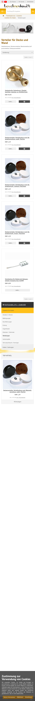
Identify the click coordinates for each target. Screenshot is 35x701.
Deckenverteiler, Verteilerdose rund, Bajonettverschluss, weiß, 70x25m (17, 138)
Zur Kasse (13, 2)
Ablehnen (20, 697)
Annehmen (28, 697)
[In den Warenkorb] (24, 101)
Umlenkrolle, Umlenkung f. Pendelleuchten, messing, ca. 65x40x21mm (16, 91)
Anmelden (30, 2)
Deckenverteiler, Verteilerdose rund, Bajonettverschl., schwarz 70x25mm (17, 185)
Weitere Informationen (9, 697)
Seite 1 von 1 (28, 57)
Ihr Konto (21, 2)
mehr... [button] (11, 101)
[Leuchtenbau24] (17, 6)
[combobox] (17, 52)
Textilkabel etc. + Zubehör (15, 305)
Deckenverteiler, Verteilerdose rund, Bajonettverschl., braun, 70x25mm (17, 232)
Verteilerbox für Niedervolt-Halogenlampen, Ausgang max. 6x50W (16, 280)
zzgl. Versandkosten (16, 97)
